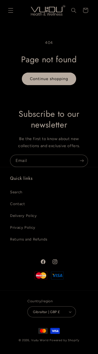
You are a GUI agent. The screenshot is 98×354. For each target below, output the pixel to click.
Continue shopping (49, 78)
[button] (10, 10)
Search (16, 192)
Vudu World (39, 340)
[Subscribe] (82, 161)
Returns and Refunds (28, 239)
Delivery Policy (23, 215)
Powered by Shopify (64, 340)
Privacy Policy (22, 227)
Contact (17, 204)
